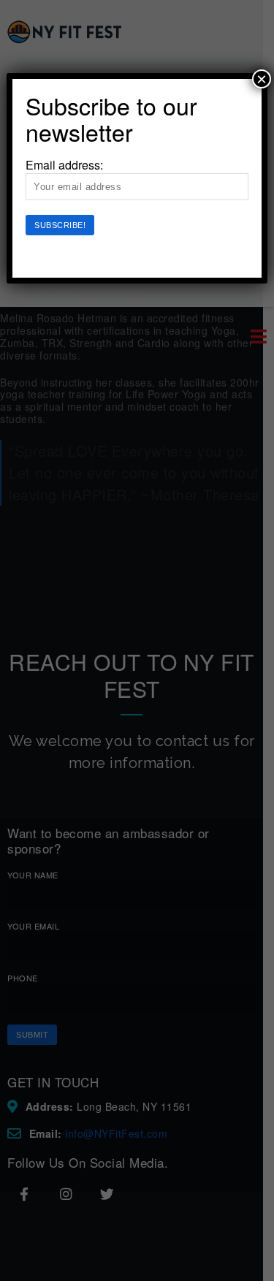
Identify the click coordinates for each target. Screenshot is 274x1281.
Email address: (64, 164)
